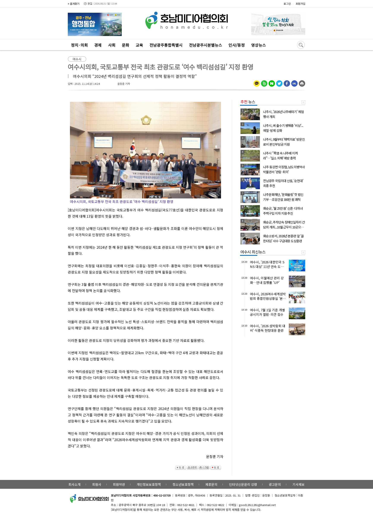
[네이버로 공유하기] (272, 82)
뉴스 (247, 101)
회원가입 (300, 3)
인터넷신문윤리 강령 (243, 484)
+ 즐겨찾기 (73, 3)
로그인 (287, 3)
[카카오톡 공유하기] (256, 82)
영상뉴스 (258, 45)
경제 (98, 45)
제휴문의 (211, 484)
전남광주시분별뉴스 (205, 45)
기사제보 (298, 484)
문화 (125, 45)
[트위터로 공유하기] (279, 82)
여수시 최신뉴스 (253, 252)
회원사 (96, 484)
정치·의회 (79, 45)
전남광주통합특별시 (166, 45)
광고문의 (275, 484)
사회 (111, 45)
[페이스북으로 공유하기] (287, 82)
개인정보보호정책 (149, 484)
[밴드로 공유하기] (264, 82)
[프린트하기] (302, 82)
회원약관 (119, 484)
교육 (139, 45)
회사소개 (74, 484)
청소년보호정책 (183, 484)
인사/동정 (237, 45)
